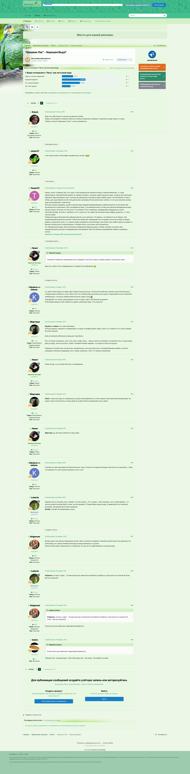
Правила (73, 21)
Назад (33, 103)
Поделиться (108, 59)
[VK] (32, 27)
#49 (132, 248)
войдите (38, 93)
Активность (51, 15)
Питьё (45, 61)
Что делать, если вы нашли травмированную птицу (150, 67)
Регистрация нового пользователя (54, 701)
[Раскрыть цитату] (47, 253)
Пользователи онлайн (103, 21)
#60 (132, 640)
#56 (132, 497)
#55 (132, 463)
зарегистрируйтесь (51, 93)
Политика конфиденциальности (88, 743)
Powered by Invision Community (95, 745)
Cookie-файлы (108, 743)
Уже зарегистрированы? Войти (137, 5)
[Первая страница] (28, 103)
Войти (104, 699)
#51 (132, 322)
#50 (132, 287)
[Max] (27, 27)
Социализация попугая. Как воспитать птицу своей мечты (150, 76)
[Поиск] (164, 15)
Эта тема (156, 15)
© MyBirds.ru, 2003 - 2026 (18, 754)
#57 (132, 536)
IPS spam (87, 750)
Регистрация (159, 5)
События (40, 21)
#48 (132, 188)
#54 (132, 428)
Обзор (37, 15)
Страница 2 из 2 (51, 103)
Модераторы (86, 21)
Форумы (28, 21)
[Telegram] (37, 27)
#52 (132, 359)
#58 (132, 571)
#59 (132, 605)
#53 (132, 394)
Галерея (52, 21)
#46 (132, 112)
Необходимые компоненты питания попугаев (150, 85)
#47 (132, 151)
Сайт (28, 15)
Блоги (62, 21)
